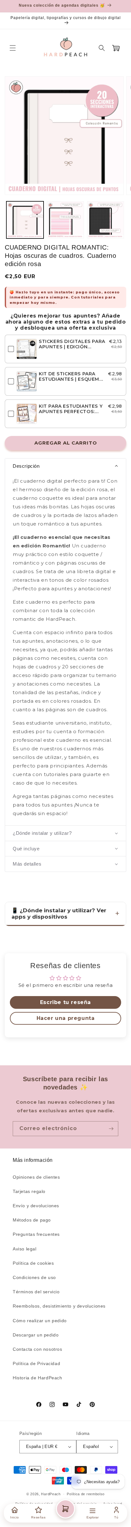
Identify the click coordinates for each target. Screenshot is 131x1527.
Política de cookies (33, 1263)
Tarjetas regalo (29, 1191)
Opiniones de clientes (36, 1177)
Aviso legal (25, 1248)
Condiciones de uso (34, 1277)
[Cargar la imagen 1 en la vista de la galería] (25, 219)
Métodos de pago (32, 1219)
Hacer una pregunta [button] (66, 1018)
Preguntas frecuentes (36, 1234)
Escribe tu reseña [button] (65, 1002)
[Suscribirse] (111, 1128)
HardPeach (50, 1494)
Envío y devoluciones (36, 1205)
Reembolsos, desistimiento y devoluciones (59, 1306)
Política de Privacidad (36, 1363)
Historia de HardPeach (37, 1377)
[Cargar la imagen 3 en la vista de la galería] (105, 219)
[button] (13, 48)
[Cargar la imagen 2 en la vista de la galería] (65, 219)
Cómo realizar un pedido (40, 1320)
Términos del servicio (36, 1291)
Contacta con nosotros (37, 1349)
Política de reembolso (86, 1494)
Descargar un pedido (36, 1334)
